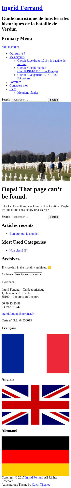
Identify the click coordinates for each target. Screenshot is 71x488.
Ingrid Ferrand (22, 7)
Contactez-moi (18, 85)
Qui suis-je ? (17, 53)
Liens (12, 89)
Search (6, 99)
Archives (7, 274)
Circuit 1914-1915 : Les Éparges (37, 71)
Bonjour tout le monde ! (24, 233)
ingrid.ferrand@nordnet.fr (18, 313)
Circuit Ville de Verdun (31, 67)
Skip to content (11, 46)
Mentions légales (27, 92)
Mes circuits (16, 57)
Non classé (16, 250)
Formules (15, 82)
